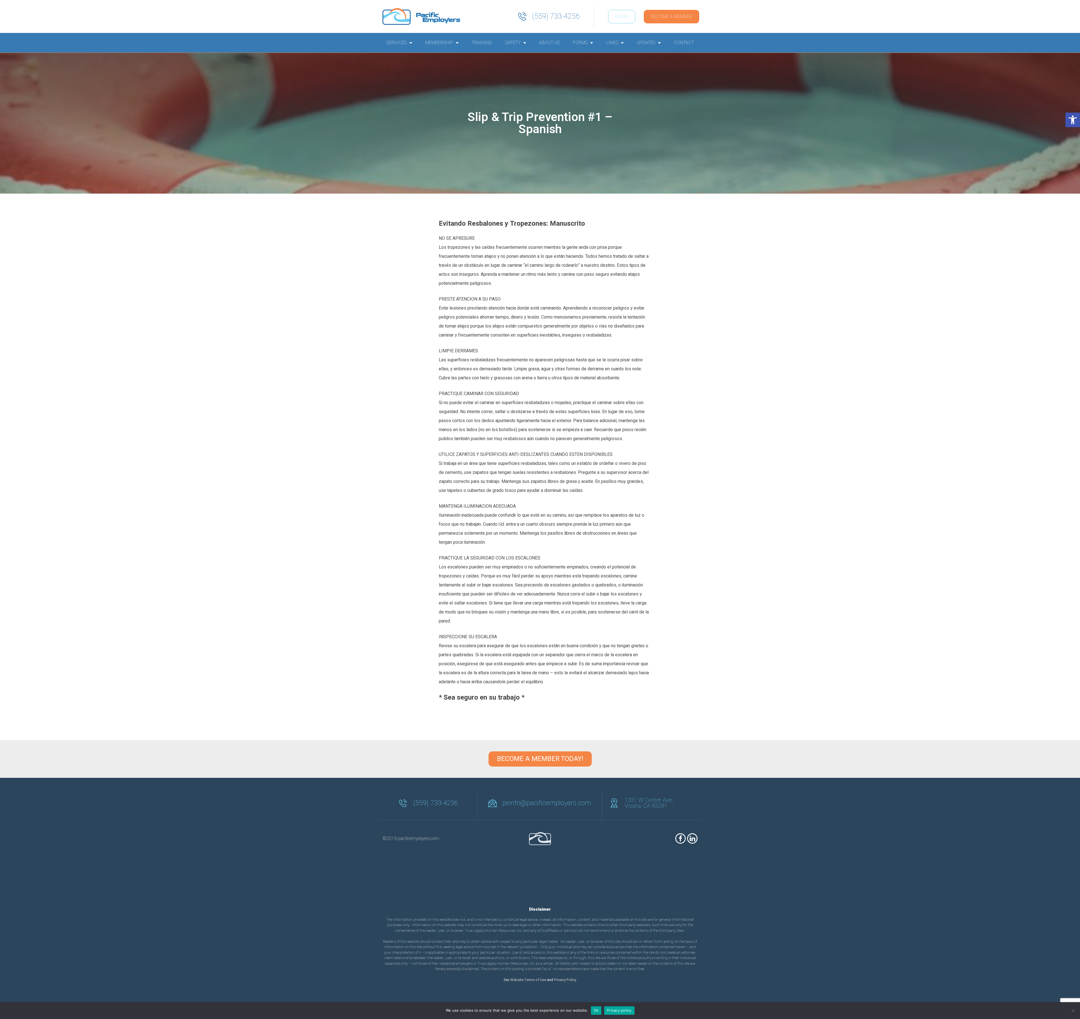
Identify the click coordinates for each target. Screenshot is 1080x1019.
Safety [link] (513, 42)
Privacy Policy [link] (565, 979)
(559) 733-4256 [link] (556, 16)
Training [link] (482, 42)
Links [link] (612, 42)
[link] (1072, 120)
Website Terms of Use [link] (528, 979)
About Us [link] (549, 42)
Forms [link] (580, 42)
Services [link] (396, 42)
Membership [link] (439, 42)
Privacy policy (619, 1010)
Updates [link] (646, 42)
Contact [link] (684, 42)
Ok (596, 1010)
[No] (1073, 1010)
